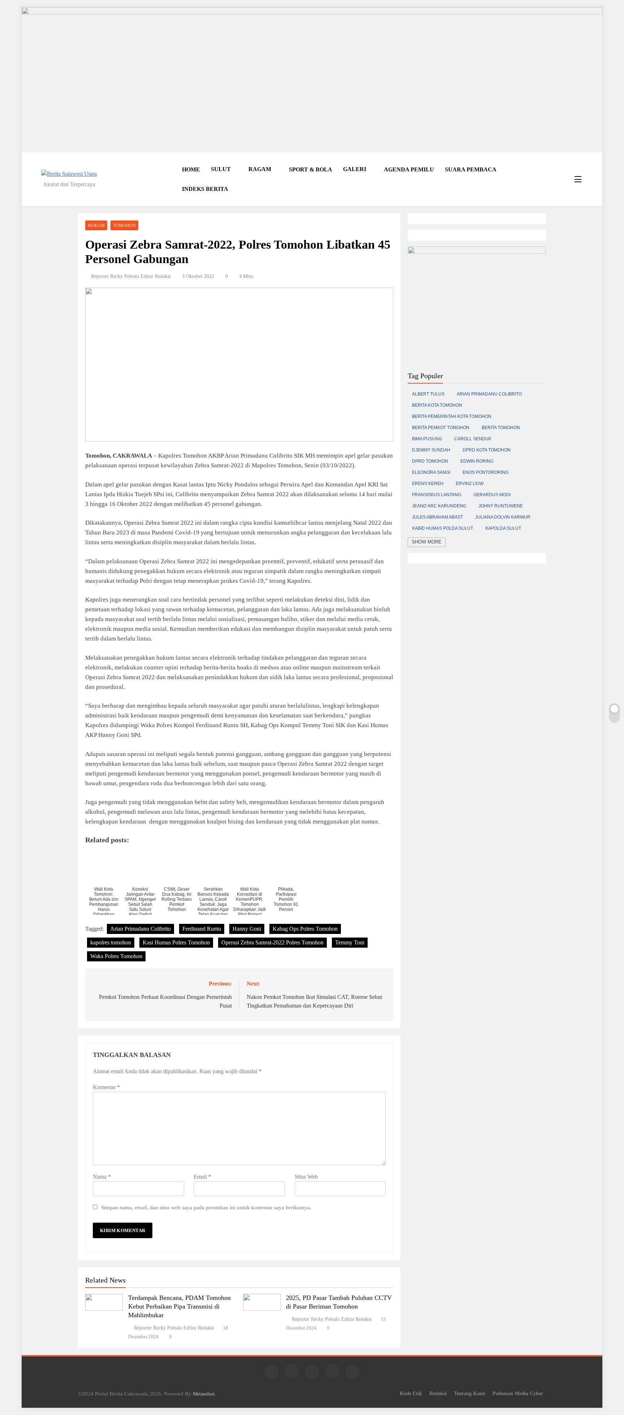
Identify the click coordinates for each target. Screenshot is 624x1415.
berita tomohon (501, 427)
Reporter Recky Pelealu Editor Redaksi (131, 276)
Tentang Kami (469, 1393)
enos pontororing (485, 472)
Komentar (106, 1087)
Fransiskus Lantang (436, 494)
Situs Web (306, 1177)
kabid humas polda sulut (442, 528)
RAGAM (259, 169)
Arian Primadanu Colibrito (140, 929)
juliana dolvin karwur (502, 517)
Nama (102, 1177)
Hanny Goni (247, 929)
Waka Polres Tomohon (116, 956)
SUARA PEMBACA (471, 169)
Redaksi (438, 1393)
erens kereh (427, 483)
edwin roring (476, 461)
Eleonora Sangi (431, 472)
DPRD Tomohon (430, 461)
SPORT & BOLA (310, 169)
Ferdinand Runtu (201, 929)
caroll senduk (472, 438)
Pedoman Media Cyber (518, 1393)
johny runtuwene (500, 505)
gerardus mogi (492, 494)
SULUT (221, 169)
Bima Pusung (427, 438)
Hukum (96, 225)
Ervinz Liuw (470, 483)
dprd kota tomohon (487, 450)
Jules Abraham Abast (437, 517)
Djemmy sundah (431, 450)
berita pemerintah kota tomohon (451, 416)
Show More (427, 542)
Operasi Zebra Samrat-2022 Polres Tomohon (272, 942)
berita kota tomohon (437, 405)
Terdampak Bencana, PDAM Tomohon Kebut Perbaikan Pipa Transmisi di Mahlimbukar (179, 1306)
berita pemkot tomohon (440, 427)
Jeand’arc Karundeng (439, 505)
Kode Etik (411, 1393)
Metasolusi (203, 1394)
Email (202, 1177)
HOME (191, 169)
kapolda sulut (503, 528)
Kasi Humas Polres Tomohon (176, 942)
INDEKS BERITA (205, 189)
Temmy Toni (349, 942)
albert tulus (428, 394)
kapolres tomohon (110, 942)
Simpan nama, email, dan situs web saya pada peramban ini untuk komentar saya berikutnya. (206, 1207)
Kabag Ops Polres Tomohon (305, 929)
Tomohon (124, 225)
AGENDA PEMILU (409, 169)
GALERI (354, 169)
